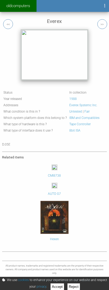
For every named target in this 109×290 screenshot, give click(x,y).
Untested (75, 111)
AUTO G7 (54, 194)
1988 (73, 99)
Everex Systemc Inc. (83, 105)
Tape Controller (80, 124)
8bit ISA (74, 130)
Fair (87, 111)
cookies (23, 280)
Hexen (54, 239)
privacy (41, 286)
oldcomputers (18, 5)
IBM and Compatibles (84, 118)
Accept (57, 287)
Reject (74, 287)
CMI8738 (54, 175)
